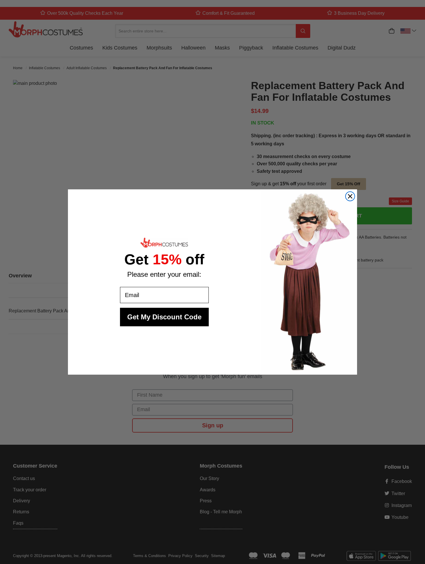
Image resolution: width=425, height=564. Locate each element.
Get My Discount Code (164, 317)
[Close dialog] (350, 196)
